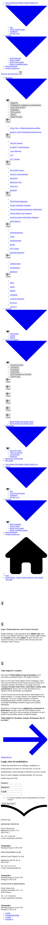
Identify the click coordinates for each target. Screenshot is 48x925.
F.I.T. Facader (15, 159)
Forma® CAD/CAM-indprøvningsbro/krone (25, 132)
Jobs (11, 27)
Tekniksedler (15, 372)
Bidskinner (14, 272)
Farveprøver (15, 367)
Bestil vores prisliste (17, 62)
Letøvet (12, 336)
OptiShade (13, 295)
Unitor (12, 237)
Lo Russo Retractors (17, 299)
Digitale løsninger (16, 117)
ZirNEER (13, 190)
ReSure (12, 245)
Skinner (13, 114)
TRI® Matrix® (15, 221)
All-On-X (13, 307)
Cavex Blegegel (15, 151)
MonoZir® (14, 178)
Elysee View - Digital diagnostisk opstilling (25, 128)
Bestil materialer (15, 58)
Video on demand (16, 453)
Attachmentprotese (16, 233)
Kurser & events (15, 451)
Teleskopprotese (15, 241)
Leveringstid (15, 370)
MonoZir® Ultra (16, 182)
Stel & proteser (15, 112)
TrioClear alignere (16, 143)
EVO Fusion (14, 249)
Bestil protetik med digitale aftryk (21, 424)
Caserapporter (15, 455)
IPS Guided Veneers (17, 170)
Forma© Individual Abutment (20, 205)
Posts (7, 575)
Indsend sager (15, 377)
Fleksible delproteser (17, 253)
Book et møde (15, 60)
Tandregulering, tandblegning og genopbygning (26, 105)
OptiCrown (14, 186)
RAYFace (13, 303)
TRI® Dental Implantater (19, 201)
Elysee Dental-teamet (17, 29)
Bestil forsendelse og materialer (21, 374)
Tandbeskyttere (15, 264)
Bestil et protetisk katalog (19, 64)
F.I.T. (12, 155)
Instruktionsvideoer (17, 365)
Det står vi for (15, 33)
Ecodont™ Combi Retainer (19, 147)
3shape (12, 287)
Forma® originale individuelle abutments (24, 217)
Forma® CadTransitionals (19, 174)
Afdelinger (13, 31)
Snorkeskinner (15, 268)
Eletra (12, 283)
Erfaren (12, 338)
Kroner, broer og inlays (18, 107)
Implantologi (15, 110)
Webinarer (13, 457)
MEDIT (13, 291)
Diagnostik (14, 103)
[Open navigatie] (20, 73)
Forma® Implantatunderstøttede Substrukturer (26, 209)
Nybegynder (14, 334)
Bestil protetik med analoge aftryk (22, 422)
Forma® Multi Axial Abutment (21, 213)
